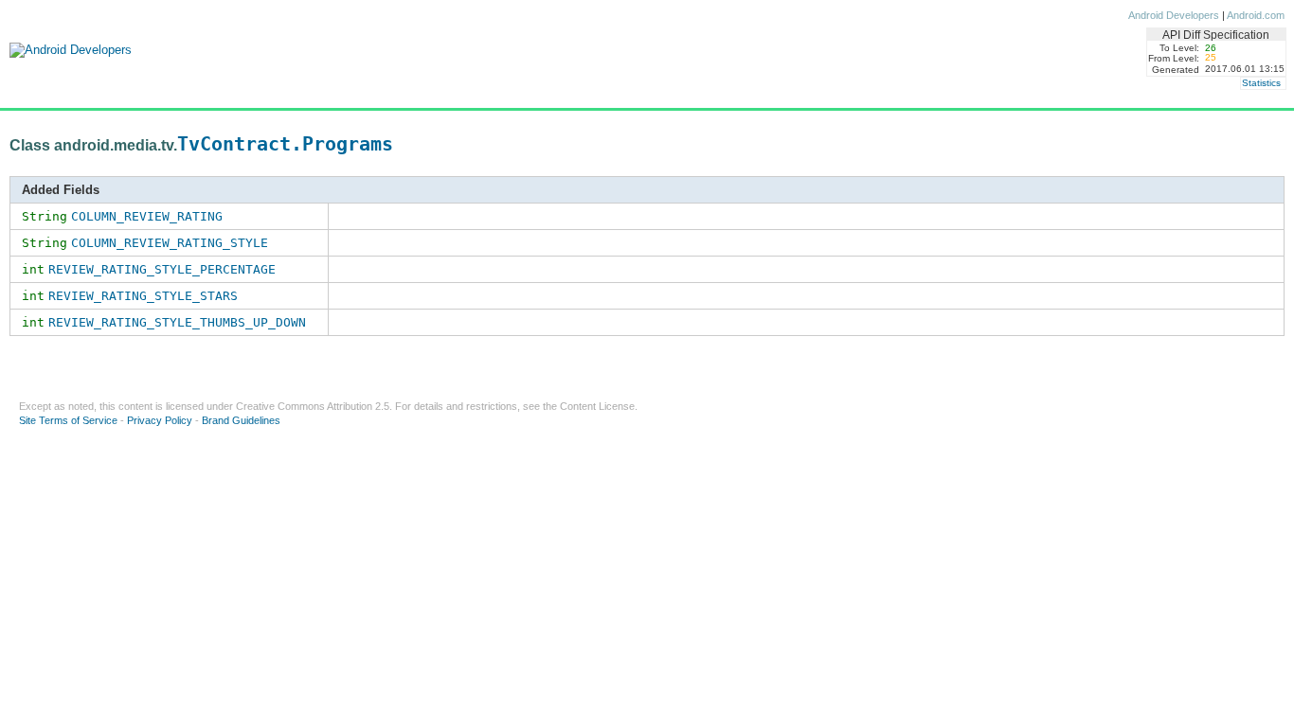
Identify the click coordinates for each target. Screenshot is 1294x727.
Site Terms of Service (68, 420)
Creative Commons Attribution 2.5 (312, 406)
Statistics (1261, 83)
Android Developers (1173, 15)
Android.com (1256, 15)
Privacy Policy (159, 420)
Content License (597, 406)
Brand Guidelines (241, 420)
